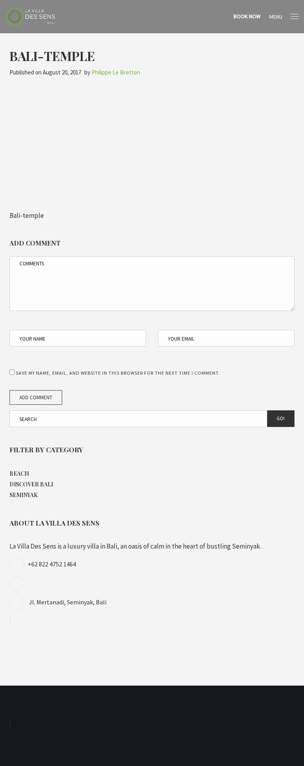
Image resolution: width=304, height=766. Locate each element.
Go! (281, 418)
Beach (19, 473)
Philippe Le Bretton (115, 72)
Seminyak (24, 495)
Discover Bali (31, 484)
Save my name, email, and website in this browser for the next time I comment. (118, 373)
